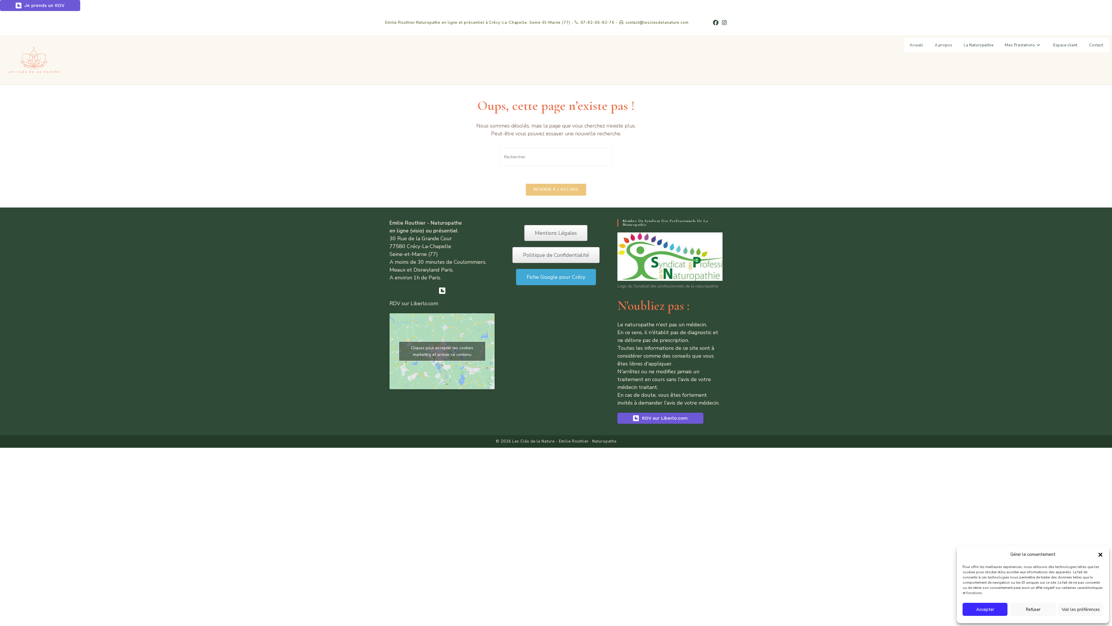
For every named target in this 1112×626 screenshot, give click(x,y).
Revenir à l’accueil (556, 189)
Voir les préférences (1081, 609)
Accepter (985, 609)
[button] (1100, 555)
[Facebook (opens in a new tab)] (715, 23)
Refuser (1033, 609)
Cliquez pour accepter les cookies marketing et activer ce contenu (442, 351)
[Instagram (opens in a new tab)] (723, 23)
